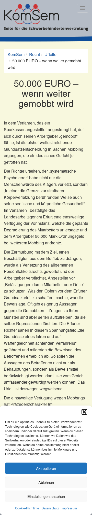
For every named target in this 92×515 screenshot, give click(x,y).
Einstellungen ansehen (46, 496)
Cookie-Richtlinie (27, 508)
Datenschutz (50, 508)
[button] (84, 411)
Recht (34, 54)
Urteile (50, 54)
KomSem (16, 54)
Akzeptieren (46, 468)
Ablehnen (46, 482)
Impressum (69, 508)
